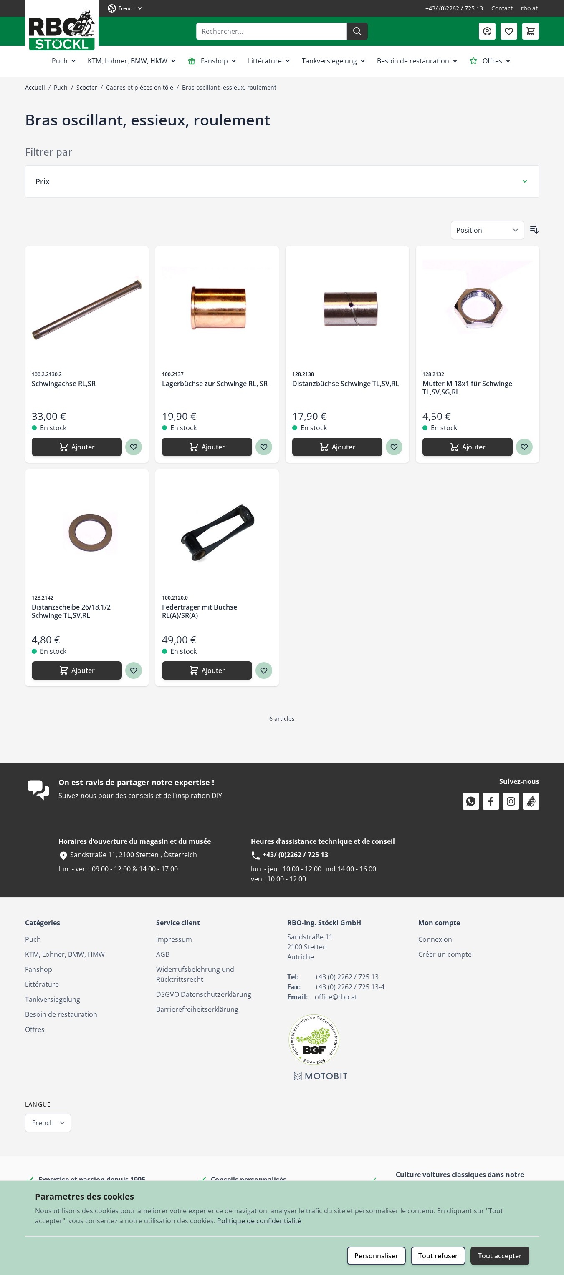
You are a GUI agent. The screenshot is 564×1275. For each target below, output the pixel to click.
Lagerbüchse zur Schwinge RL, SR (215, 383)
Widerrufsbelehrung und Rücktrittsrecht (195, 974)
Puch (60, 60)
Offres (492, 60)
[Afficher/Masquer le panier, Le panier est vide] (530, 31)
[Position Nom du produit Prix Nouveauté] (487, 230)
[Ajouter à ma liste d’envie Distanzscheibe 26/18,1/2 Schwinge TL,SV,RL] (133, 670)
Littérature (265, 60)
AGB (162, 954)
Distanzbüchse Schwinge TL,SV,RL (345, 383)
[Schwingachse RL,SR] (87, 308)
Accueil (35, 87)
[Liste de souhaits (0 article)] (509, 31)
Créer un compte (445, 954)
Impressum (174, 939)
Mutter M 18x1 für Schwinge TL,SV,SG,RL (467, 387)
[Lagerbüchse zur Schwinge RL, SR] (217, 308)
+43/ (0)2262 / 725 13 (454, 8)
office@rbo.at (336, 996)
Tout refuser (438, 1255)
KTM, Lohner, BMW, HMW (127, 60)
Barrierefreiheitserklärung (197, 1009)
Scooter (86, 87)
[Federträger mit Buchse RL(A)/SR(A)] (217, 531)
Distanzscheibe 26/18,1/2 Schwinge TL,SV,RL (71, 611)
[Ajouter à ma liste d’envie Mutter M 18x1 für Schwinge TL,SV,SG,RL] (524, 447)
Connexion (435, 939)
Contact (502, 8)
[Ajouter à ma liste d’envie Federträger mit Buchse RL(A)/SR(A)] (263, 670)
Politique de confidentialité (259, 1220)
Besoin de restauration (413, 60)
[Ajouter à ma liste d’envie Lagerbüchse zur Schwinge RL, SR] (263, 447)
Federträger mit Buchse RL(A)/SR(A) (199, 611)
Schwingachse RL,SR (64, 383)
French (43, 1122)
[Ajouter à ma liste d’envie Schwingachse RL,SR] (133, 447)
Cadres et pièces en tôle (139, 87)
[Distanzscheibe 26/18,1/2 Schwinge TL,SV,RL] (87, 531)
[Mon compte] (487, 31)
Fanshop (214, 60)
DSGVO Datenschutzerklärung (203, 994)
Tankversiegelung (329, 60)
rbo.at (529, 8)
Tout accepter (500, 1255)
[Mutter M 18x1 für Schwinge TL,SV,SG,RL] (477, 308)
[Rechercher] (357, 31)
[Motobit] (320, 1076)
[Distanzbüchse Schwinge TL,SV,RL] (347, 308)
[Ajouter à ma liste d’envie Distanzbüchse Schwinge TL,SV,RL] (394, 447)
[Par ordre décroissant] (534, 230)
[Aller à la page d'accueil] (62, 27)
